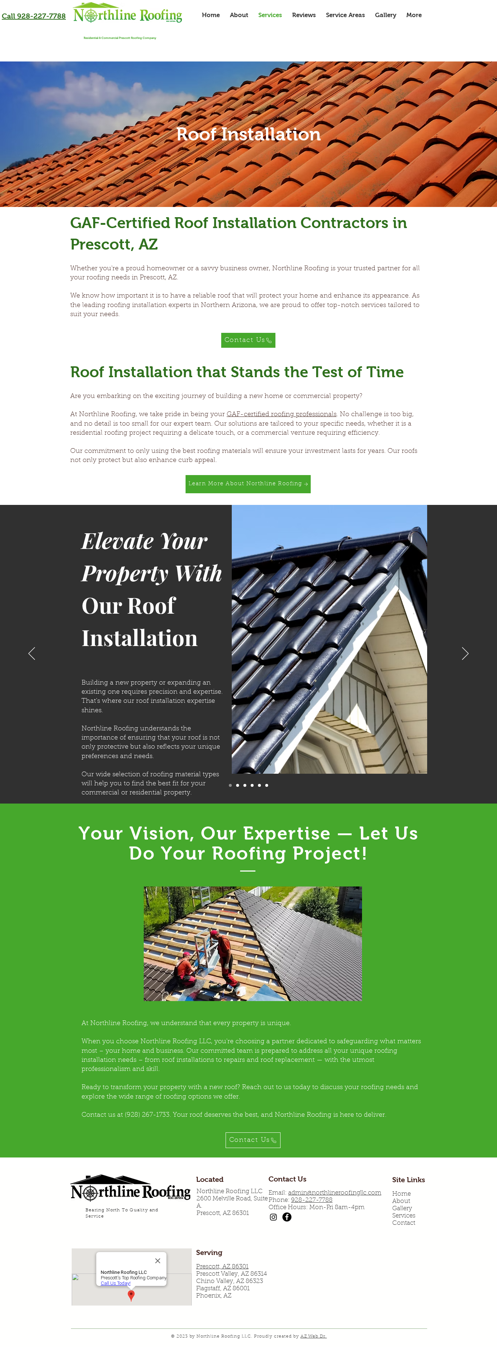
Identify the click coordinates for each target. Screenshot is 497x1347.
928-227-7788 (312, 1200)
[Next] (465, 654)
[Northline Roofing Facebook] (286, 1217)
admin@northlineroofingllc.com (334, 1193)
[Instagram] (273, 1217)
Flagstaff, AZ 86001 (223, 1289)
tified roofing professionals (295, 414)
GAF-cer (240, 414)
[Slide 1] (230, 785)
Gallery (402, 1208)
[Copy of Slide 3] (259, 785)
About (401, 1201)
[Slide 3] (244, 785)
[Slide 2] (237, 785)
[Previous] (31, 654)
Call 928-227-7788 (34, 16)
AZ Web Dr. (314, 1336)
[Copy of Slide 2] (252, 785)
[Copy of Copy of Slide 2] (266, 785)
